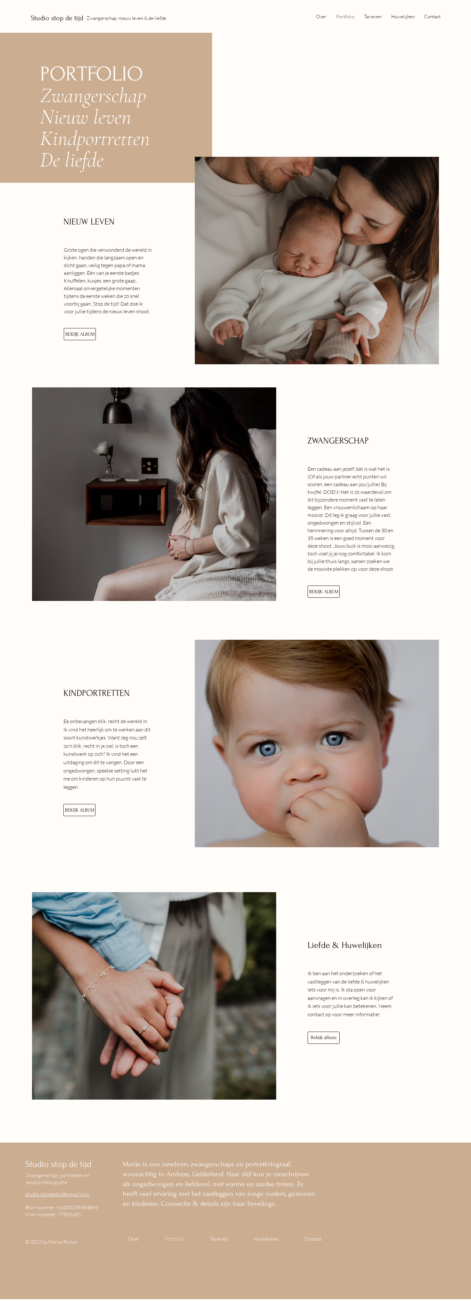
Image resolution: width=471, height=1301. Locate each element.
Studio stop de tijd (57, 18)
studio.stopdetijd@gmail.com (57, 1194)
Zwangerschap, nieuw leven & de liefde (126, 18)
